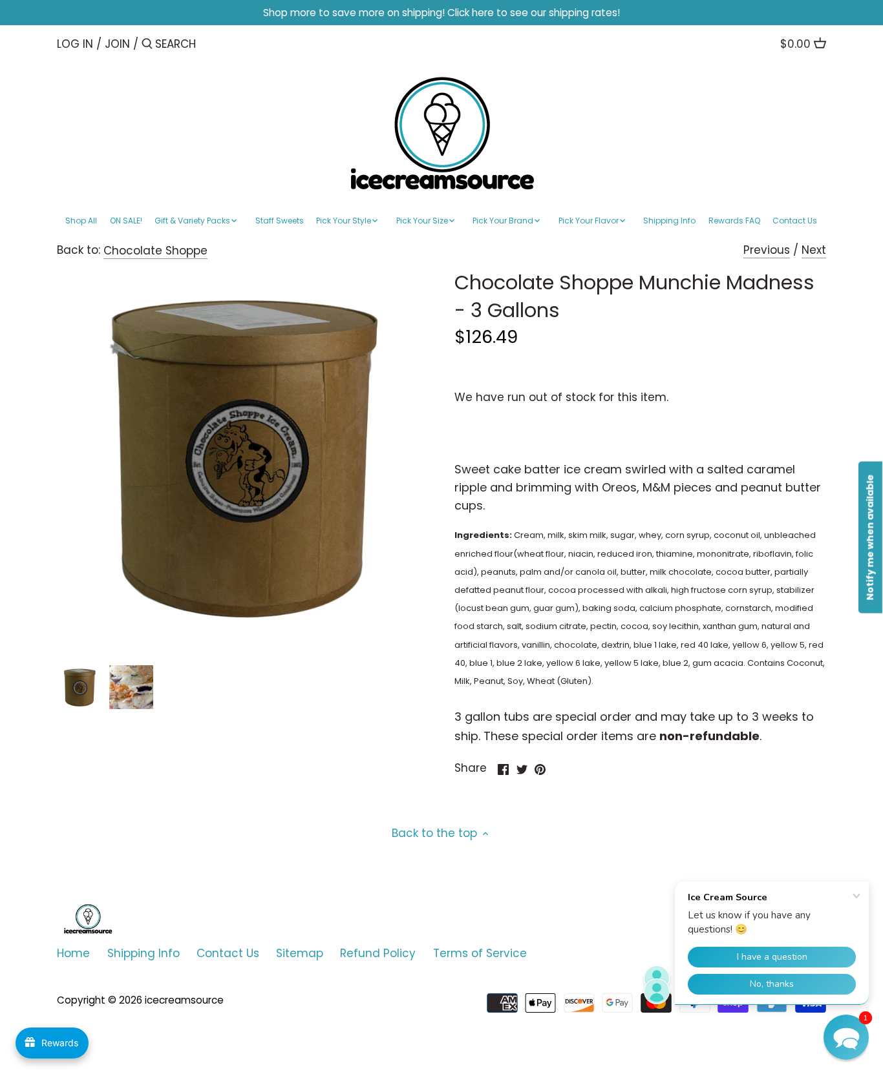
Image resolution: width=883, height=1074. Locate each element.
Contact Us (228, 953)
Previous (766, 250)
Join (117, 44)
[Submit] (147, 45)
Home (73, 953)
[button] (846, 1037)
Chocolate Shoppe (155, 250)
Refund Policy (378, 953)
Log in (75, 44)
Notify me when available (870, 537)
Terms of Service (480, 953)
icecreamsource (184, 1000)
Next (814, 250)
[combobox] (210, 43)
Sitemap (299, 953)
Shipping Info (143, 953)
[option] (79, 687)
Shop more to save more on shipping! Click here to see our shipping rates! (441, 12)
